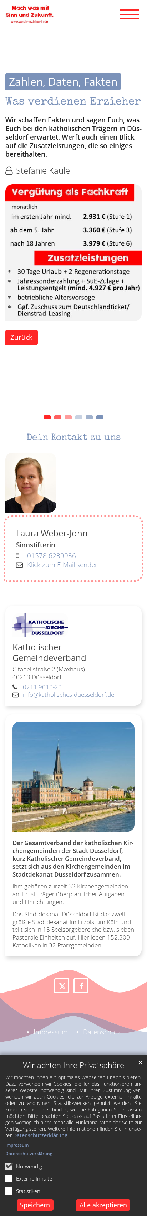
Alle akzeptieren (103, 1205)
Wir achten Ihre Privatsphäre (73, 1065)
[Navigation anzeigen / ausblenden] (129, 14)
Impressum (17, 1145)
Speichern (35, 1205)
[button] (61, 985)
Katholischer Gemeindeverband (49, 652)
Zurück (21, 337)
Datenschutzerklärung (40, 1135)
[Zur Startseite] (29, 14)
